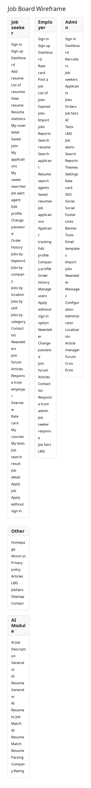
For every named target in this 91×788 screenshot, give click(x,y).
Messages (72, 292)
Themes (71, 167)
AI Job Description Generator (18, 656)
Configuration (72, 306)
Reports (44, 133)
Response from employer (18, 385)
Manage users (44, 292)
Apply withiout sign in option (44, 312)
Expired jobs (44, 110)
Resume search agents (44, 181)
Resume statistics (18, 115)
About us (18, 556)
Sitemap (17, 596)
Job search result (16, 457)
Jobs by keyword (18, 257)
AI (66, 120)
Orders (71, 106)
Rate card (14, 419)
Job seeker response (44, 427)
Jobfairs (17, 589)
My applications (18, 159)
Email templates (72, 248)
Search (70, 154)
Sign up (17, 51)
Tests (69, 126)
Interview (17, 406)
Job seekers (71, 76)
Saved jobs (16, 142)
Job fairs (44, 444)
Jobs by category (18, 318)
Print (69, 370)
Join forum (16, 359)
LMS (41, 451)
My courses (17, 433)
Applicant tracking (45, 235)
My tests (18, 443)
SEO (68, 194)
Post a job (43, 83)
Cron (69, 363)
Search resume (44, 143)
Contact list (17, 331)
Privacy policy (17, 566)
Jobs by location (17, 291)
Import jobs (43, 123)
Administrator (72, 319)
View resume (17, 102)
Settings (71, 174)
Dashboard (18, 61)
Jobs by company (17, 274)
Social (69, 201)
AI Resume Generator (17, 686)
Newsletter (45, 333)
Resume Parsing (17, 754)
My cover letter (18, 129)
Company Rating (18, 767)
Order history (16, 244)
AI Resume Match (17, 737)
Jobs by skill (17, 304)
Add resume (17, 75)
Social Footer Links (70, 215)
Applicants (72, 89)
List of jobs (43, 96)
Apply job (15, 487)
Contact (17, 603)
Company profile (45, 265)
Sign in (16, 44)
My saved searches (18, 180)
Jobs (68, 99)
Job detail (15, 473)
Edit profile (16, 210)
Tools (69, 235)
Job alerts (69, 143)
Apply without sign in (17, 504)
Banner (71, 228)
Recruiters (72, 62)
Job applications (45, 215)
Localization (72, 333)
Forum (70, 356)
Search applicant (45, 161)
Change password (18, 227)
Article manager (72, 346)
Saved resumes (45, 197)
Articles (17, 369)
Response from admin (45, 404)
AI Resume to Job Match (17, 713)
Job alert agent (18, 196)
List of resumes (18, 88)
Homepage (18, 546)
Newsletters (18, 345)
